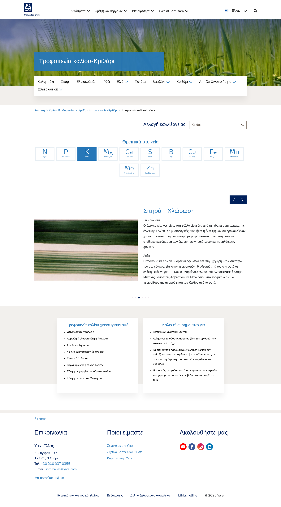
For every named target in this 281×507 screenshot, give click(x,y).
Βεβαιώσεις (115, 495)
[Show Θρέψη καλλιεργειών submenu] (125, 10)
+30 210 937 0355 (55, 463)
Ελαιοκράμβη (86, 82)
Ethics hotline (187, 495)
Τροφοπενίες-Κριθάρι (104, 110)
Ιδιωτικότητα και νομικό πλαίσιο (78, 495)
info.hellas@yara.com (61, 469)
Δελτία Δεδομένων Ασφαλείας (150, 495)
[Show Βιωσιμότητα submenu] (152, 10)
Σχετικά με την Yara (120, 446)
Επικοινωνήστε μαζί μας (49, 478)
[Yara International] (32, 9)
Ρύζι (106, 82)
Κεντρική (39, 110)
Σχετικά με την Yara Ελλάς (124, 452)
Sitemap (40, 419)
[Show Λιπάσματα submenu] (88, 10)
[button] (234, 199)
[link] (44, 154)
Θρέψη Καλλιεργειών (61, 110)
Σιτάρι (65, 82)
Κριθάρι (83, 110)
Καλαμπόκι (45, 82)
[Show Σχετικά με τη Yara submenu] (186, 10)
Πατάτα (140, 82)
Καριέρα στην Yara (119, 458)
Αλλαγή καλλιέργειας (164, 124)
